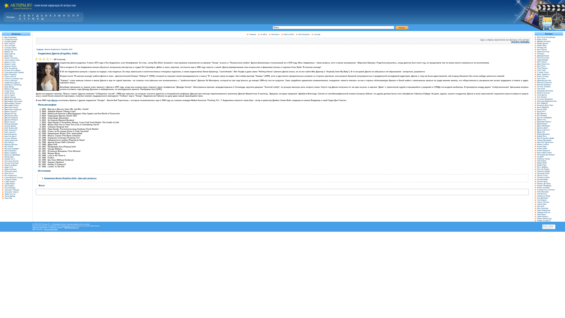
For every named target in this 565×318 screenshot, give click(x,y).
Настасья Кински (11, 161)
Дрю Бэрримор (10, 37)
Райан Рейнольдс (544, 219)
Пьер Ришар (542, 68)
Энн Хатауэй (9, 46)
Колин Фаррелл (543, 151)
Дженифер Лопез (11, 105)
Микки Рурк (541, 165)
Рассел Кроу (542, 181)
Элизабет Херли (11, 192)
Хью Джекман (542, 198)
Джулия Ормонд (11, 118)
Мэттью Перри (543, 169)
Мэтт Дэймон (542, 167)
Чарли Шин (541, 204)
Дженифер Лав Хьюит (13, 101)
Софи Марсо (9, 184)
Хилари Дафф (10, 41)
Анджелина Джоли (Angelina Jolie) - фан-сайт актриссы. (70, 178)
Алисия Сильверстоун (13, 79)
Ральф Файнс (542, 179)
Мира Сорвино (10, 153)
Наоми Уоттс (9, 159)
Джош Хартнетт (543, 130)
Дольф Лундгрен (544, 85)
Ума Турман (9, 186)
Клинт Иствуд (542, 76)
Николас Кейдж (543, 171)
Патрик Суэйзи (543, 177)
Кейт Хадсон (9, 44)
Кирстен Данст (10, 136)
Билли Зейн (542, 109)
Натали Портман (11, 163)
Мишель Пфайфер (12, 155)
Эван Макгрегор (543, 210)
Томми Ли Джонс (544, 221)
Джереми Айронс (544, 122)
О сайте (263, 34)
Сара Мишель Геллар (13, 178)
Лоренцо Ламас (543, 159)
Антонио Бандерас (545, 99)
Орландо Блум (543, 173)
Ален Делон (542, 95)
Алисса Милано (11, 81)
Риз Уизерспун (10, 175)
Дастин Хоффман (544, 118)
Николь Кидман (10, 165)
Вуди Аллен (542, 39)
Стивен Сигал (543, 72)
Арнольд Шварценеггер (547, 101)
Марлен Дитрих (11, 145)
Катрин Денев (10, 126)
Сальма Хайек (10, 48)
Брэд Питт (541, 111)
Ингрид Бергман (11, 124)
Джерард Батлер (544, 81)
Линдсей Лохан (10, 50)
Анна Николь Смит (12, 60)
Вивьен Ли (8, 52)
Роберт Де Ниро (544, 184)
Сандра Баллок (10, 39)
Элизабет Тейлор (11, 190)
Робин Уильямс (543, 188)
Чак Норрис (542, 200)
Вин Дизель (542, 113)
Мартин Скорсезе (544, 83)
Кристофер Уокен (544, 153)
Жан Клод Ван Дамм (545, 138)
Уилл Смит (541, 70)
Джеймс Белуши (544, 41)
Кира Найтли (9, 54)
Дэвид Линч (542, 136)
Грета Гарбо (9, 95)
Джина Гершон (10, 112)
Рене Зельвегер (11, 68)
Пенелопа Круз (10, 171)
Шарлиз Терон (10, 66)
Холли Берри (9, 188)
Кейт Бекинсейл (11, 128)
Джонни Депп (542, 128)
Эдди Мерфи (542, 60)
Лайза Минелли (11, 140)
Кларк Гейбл (542, 149)
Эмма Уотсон (9, 194)
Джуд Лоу (541, 132)
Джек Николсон (543, 64)
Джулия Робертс (11, 120)
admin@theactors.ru (71, 227)
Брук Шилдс (9, 87)
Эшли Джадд (9, 196)
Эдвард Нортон (543, 212)
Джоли (54, 100)
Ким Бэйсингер (10, 134)
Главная (252, 34)
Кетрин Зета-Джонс (12, 70)
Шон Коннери (542, 208)
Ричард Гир (542, 48)
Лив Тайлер (9, 142)
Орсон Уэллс (542, 175)
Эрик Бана (541, 214)
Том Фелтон (542, 194)
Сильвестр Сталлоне (546, 190)
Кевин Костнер (543, 52)
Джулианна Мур (11, 116)
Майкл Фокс (542, 45)
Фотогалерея (304, 34)
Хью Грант (541, 78)
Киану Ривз (541, 146)
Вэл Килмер (542, 116)
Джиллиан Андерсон (13, 110)
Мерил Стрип (10, 64)
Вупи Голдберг (10, 74)
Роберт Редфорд (544, 186)
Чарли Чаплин (543, 202)
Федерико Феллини (545, 91)
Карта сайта (289, 34)
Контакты (275, 34)
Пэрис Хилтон (10, 77)
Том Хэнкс (541, 89)
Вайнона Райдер (11, 89)
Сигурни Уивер (10, 180)
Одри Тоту (8, 167)
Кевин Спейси (543, 144)
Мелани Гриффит (11, 149)
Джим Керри (542, 124)
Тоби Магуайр (543, 192)
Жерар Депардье (544, 140)
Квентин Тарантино (545, 142)
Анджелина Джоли (12, 83)
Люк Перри (541, 161)
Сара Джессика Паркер (14, 72)
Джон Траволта (543, 74)
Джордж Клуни (543, 56)
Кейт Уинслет (10, 132)
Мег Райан (8, 147)
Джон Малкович (543, 126)
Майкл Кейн (542, 163)
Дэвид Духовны (543, 134)
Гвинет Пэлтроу (11, 58)
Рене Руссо (9, 173)
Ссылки (317, 34)
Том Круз (540, 54)
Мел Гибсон (542, 50)
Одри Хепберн (10, 169)
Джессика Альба (11, 107)
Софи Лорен (9, 182)
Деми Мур (8, 56)
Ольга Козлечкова (51, 229)
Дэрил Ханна (9, 122)
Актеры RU (66, 226)
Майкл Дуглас (542, 43)
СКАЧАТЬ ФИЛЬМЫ (520, 42)
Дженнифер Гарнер (12, 103)
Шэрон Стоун (10, 62)
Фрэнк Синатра (543, 93)
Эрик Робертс (543, 217)
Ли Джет (540, 157)
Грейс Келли (9, 93)
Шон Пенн (541, 66)
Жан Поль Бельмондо (546, 37)
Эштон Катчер (543, 58)
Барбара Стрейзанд (12, 85)
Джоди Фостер (10, 114)
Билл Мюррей (543, 107)
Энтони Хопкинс (544, 87)
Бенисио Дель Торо (545, 105)
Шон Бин (540, 206)
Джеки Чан (541, 120)
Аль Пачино (542, 97)
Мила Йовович (10, 151)
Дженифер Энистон (12, 99)
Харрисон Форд (543, 196)
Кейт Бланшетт (10, 130)
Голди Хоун (9, 91)
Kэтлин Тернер (10, 138)
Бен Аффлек (542, 103)
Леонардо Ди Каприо (546, 155)
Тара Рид (8, 198)
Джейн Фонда (10, 97)
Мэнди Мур (9, 157)
